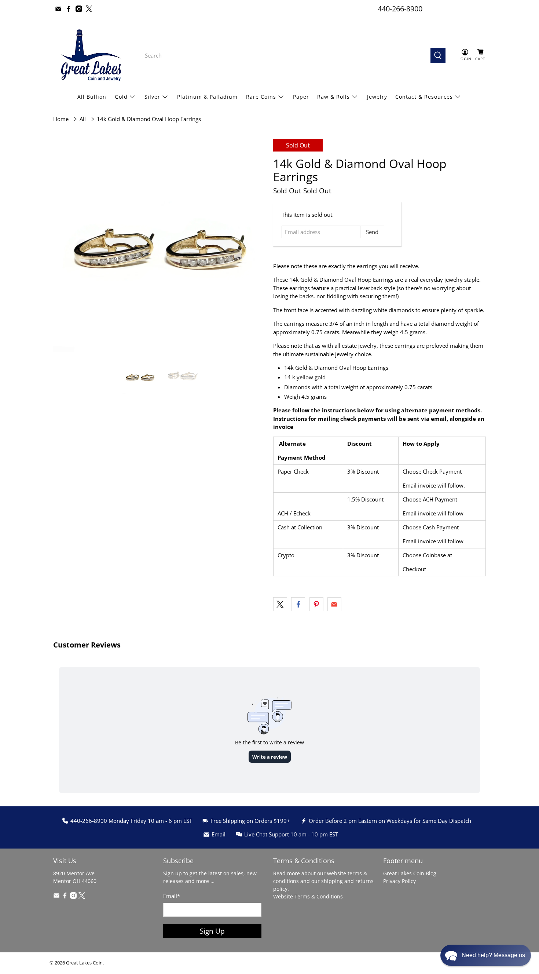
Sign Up (212, 930)
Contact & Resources (424, 96)
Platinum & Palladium (207, 96)
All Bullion (91, 96)
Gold (121, 96)
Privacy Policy (399, 881)
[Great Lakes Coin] (90, 55)
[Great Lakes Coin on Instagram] (79, 9)
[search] (284, 55)
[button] (485, 955)
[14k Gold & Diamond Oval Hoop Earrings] (159, 245)
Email (171, 896)
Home (61, 119)
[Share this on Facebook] (298, 604)
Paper (301, 96)
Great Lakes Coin (84, 963)
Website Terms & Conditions (308, 896)
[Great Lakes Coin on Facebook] (68, 9)
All (83, 119)
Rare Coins (261, 96)
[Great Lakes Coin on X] (89, 9)
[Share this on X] (280, 604)
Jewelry (377, 96)
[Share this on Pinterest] (316, 604)
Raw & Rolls (333, 96)
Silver (152, 96)
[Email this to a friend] (334, 604)
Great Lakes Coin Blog (409, 873)
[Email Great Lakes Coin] (58, 9)
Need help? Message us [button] (493, 955)
